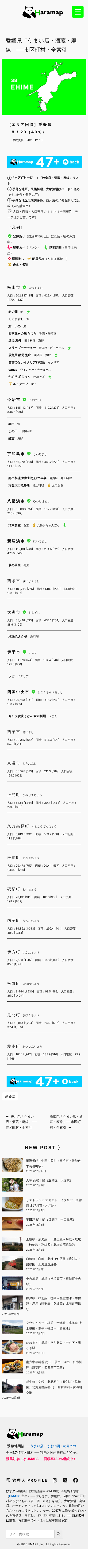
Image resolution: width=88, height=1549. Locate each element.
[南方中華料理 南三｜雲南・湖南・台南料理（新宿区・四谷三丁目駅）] (12, 1367)
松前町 (14, 857)
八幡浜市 (17, 501)
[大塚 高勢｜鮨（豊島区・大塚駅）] (12, 1185)
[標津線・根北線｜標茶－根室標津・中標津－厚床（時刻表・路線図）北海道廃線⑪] (12, 1303)
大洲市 (14, 612)
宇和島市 (17, 453)
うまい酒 (53, 1446)
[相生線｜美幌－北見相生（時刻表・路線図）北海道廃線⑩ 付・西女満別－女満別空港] (12, 1387)
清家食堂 (14, 525)
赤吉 (11, 424)
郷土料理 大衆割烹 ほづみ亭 (27, 478)
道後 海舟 (14, 340)
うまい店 (36, 1446)
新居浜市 (17, 540)
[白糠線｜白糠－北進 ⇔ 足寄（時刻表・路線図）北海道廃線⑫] (12, 1264)
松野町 (14, 983)
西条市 (14, 580)
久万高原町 (18, 826)
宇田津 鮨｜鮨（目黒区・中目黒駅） (51, 1219)
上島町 (14, 794)
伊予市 (14, 652)
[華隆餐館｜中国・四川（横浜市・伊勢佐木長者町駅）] (12, 1165)
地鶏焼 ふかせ (17, 636)
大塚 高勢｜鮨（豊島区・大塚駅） (49, 1180)
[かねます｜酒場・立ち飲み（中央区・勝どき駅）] (12, 1347)
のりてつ (69, 1446)
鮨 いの (14, 326)
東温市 (14, 763)
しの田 (13, 431)
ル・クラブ (20, 384)
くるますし (16, 319)
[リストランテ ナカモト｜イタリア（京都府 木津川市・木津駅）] (12, 1205)
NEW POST (40, 1147)
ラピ (11, 676)
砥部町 (14, 889)
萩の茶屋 (14, 565)
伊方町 (14, 951)
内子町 (14, 920)
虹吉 (11, 438)
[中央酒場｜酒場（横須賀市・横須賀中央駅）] (12, 1283)
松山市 (14, 287)
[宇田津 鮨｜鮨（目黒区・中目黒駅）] (12, 1224)
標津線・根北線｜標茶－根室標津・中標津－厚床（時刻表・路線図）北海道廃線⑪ (53, 1303)
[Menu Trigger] (78, 12)
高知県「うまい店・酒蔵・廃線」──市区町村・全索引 (66, 1121)
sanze (12, 369)
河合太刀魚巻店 (19, 485)
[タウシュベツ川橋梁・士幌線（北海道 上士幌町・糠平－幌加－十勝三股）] (12, 1328)
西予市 (14, 731)
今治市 (14, 399)
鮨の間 (13, 311)
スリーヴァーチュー (22, 348)
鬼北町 (14, 1014)
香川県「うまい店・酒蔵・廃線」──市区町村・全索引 (21, 1121)
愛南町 (14, 1046)
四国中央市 (19, 691)
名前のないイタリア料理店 (26, 362)
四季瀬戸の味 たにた (22, 333)
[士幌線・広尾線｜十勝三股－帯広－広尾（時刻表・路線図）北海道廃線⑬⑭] (12, 1244)
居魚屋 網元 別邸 (19, 355)
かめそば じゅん (19, 376)
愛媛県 (10, 1096)
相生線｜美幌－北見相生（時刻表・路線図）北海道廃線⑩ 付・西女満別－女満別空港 (54, 1387)
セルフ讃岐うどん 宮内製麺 (27, 716)
